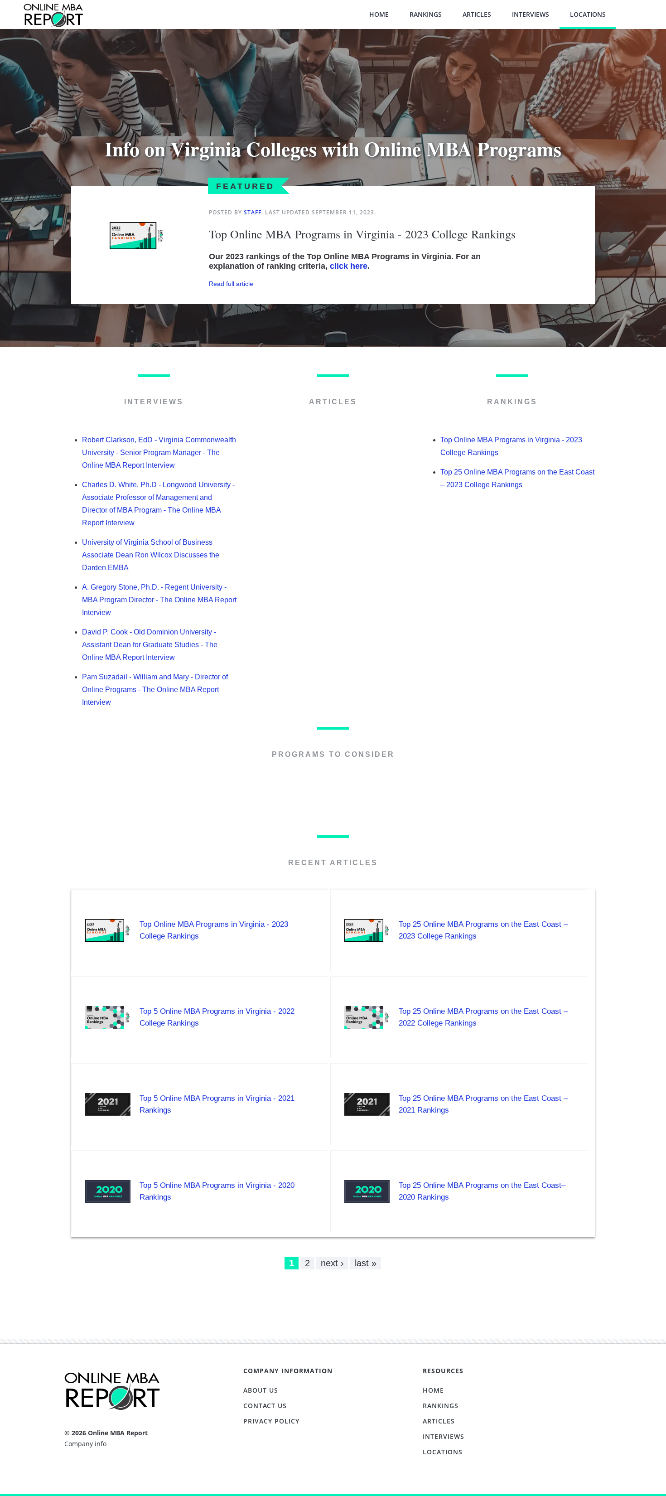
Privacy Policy (271, 1421)
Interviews (530, 14)
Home (379, 14)
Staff (252, 212)
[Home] (53, 19)
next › (332, 1263)
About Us (260, 1390)
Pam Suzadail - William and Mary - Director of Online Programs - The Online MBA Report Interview (155, 689)
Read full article (231, 283)
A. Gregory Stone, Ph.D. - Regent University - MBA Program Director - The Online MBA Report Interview (159, 599)
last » (365, 1263)
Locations (588, 14)
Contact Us (265, 1405)
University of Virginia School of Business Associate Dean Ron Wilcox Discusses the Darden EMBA (150, 554)
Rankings (426, 14)
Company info (85, 1443)
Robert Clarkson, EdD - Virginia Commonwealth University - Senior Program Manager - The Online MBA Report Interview (159, 452)
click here (348, 266)
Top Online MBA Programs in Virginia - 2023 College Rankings (362, 234)
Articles (477, 14)
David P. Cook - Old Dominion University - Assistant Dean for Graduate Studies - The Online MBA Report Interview (149, 644)
